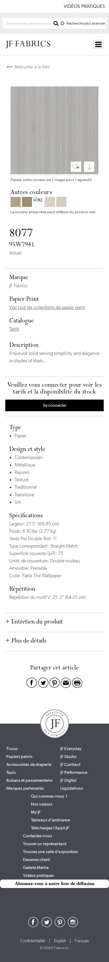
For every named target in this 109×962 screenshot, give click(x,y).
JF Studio (68, 756)
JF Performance (73, 772)
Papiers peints (19, 756)
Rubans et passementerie (29, 780)
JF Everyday (70, 748)
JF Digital (68, 780)
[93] (50, 202)
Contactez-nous (37, 835)
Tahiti (14, 329)
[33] (16, 202)
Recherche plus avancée (85, 23)
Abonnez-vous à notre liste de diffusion (54, 883)
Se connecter (54, 405)
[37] (27, 202)
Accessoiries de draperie (28, 764)
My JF (36, 812)
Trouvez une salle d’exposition (50, 851)
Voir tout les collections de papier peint (47, 307)
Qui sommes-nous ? (49, 796)
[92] (39, 202)
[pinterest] (59, 926)
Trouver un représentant (44, 843)
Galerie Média (36, 867)
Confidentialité (32, 941)
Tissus (12, 748)
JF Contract (70, 764)
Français (82, 941)
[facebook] (33, 926)
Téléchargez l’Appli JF (50, 827)
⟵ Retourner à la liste (28, 67)
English (60, 941)
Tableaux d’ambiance (50, 819)
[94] (62, 202)
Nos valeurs (41, 804)
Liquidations (71, 788)
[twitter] (46, 926)
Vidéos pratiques (84, 6)
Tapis (11, 772)
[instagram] (73, 926)
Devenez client (36, 859)
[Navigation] (98, 44)
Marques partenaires (25, 788)
